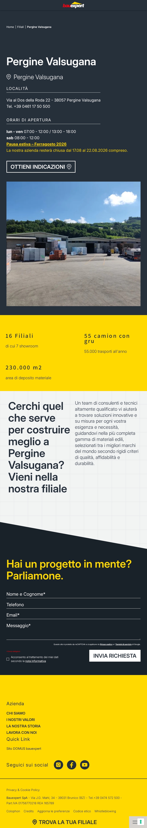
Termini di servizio (123, 644)
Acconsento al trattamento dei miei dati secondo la (34, 659)
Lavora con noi (21, 732)
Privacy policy (106, 644)
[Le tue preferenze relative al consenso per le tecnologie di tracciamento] (140, 821)
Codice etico (82, 811)
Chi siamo (15, 713)
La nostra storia (23, 726)
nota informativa (35, 661)
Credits (29, 811)
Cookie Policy (30, 790)
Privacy (11, 790)
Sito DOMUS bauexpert (23, 748)
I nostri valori (20, 720)
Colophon (13, 811)
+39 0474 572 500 (107, 798)
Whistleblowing (105, 811)
